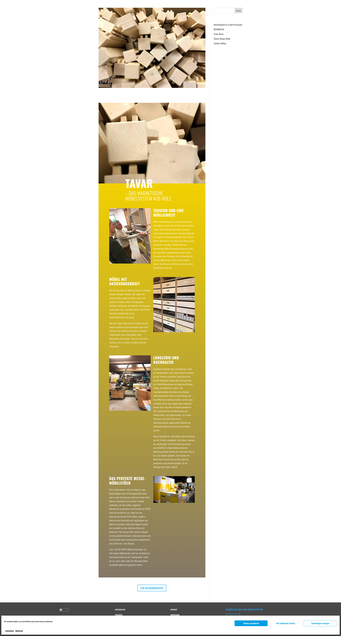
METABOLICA (219, 29)
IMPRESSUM (19, 631)
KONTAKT (335, 5)
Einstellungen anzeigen (320, 623)
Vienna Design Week (222, 38)
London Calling (220, 43)
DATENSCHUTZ (9, 631)
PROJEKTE (318, 5)
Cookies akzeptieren (251, 623)
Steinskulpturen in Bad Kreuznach (228, 24)
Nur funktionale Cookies (285, 623)
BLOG (327, 5)
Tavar (107, 97)
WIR (310, 5)
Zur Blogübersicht (151, 588)
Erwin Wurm (219, 34)
